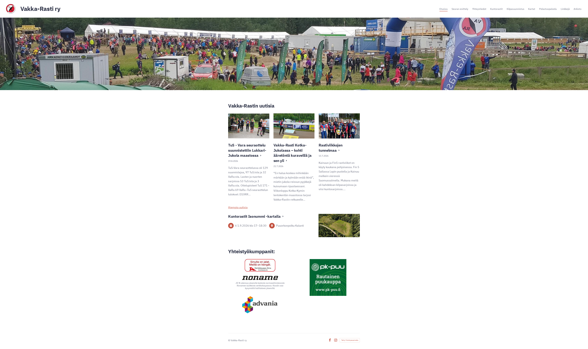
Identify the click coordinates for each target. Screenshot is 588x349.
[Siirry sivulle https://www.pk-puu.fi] (328, 277)
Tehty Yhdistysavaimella (349, 340)
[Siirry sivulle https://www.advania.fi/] (260, 305)
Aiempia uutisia (238, 207)
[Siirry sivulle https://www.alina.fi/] (260, 265)
